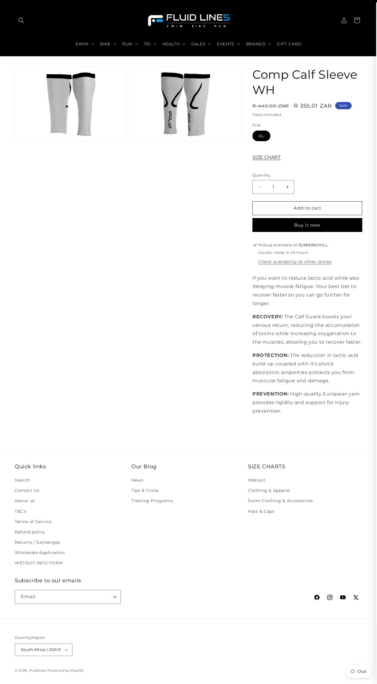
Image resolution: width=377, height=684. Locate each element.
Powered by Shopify (65, 670)
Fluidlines (38, 670)
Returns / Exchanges (37, 542)
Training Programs (152, 500)
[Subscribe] (114, 597)
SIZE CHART (266, 157)
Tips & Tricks (145, 490)
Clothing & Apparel (269, 490)
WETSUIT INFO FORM (39, 563)
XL (261, 136)
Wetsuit (256, 480)
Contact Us (27, 490)
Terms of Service (33, 521)
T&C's (21, 511)
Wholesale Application (40, 552)
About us (25, 500)
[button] (21, 20)
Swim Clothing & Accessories (280, 500)
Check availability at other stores (294, 261)
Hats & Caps (261, 511)
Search (22, 480)
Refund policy (30, 532)
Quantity (261, 175)
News (137, 480)
